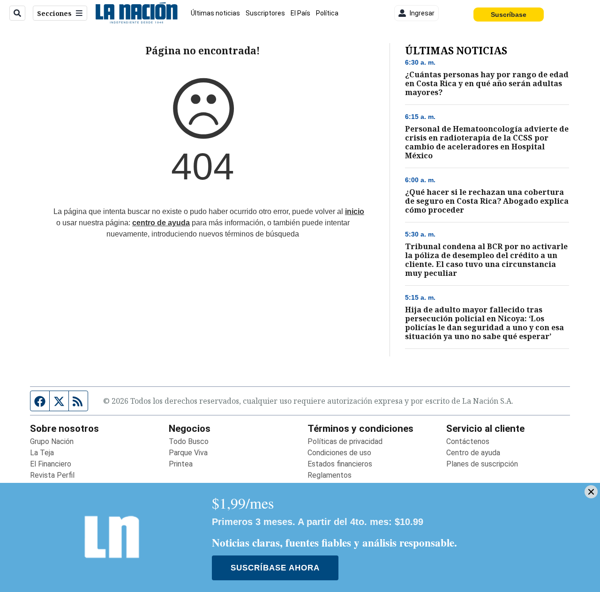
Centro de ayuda (473, 452)
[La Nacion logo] (136, 13)
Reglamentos (330, 475)
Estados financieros (340, 463)
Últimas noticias (215, 13)
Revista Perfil (52, 475)
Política (327, 13)
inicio (354, 211)
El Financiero (50, 463)
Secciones (54, 13)
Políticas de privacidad (345, 441)
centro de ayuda (161, 223)
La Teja (42, 452)
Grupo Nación (52, 441)
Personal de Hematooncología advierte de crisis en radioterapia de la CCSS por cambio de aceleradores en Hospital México (487, 142)
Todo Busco (189, 441)
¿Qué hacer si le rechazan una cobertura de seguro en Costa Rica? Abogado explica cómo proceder (487, 201)
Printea (181, 463)
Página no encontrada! (202, 50)
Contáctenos (467, 441)
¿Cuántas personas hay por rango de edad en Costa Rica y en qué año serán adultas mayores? (487, 83)
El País (300, 13)
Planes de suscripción (482, 463)
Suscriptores (265, 13)
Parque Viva (188, 452)
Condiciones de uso (339, 452)
